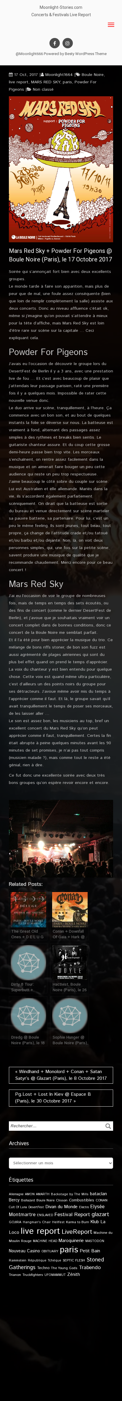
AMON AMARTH (37, 1194)
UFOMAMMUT (55, 1275)
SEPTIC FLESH (74, 1260)
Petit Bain (90, 1251)
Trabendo (90, 1267)
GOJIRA (15, 1222)
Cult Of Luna (18, 1207)
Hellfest (58, 1222)
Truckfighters (33, 1274)
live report (18, 82)
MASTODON (94, 1241)
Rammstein (17, 1260)
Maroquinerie (71, 1241)
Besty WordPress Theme (86, 54)
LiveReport (77, 1231)
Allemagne (16, 1194)
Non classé (43, 89)
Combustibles (81, 1200)
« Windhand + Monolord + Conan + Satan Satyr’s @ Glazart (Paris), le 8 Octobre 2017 (61, 1075)
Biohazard (28, 1200)
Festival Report (72, 1214)
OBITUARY (49, 1251)
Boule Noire (93, 75)
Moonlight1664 (59, 75)
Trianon (15, 1274)
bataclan (98, 1194)
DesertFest (36, 1207)
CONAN (101, 1200)
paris (67, 82)
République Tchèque (44, 1260)
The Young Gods (64, 1268)
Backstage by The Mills (70, 1194)
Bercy (14, 1200)
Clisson (62, 1200)
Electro (84, 1207)
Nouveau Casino (24, 1251)
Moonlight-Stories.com (61, 7)
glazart (100, 1214)
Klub (95, 1222)
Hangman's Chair (37, 1222)
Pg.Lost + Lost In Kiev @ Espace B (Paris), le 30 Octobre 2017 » (53, 1098)
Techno (43, 1268)
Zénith (73, 1275)
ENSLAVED (45, 1215)
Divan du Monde (61, 1207)
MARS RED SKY (45, 82)
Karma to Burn (77, 1222)
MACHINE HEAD (45, 1241)
